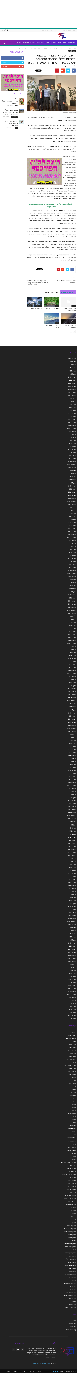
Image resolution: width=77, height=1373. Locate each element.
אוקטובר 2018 (71, 640)
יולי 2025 (73, 398)
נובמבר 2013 (72, 779)
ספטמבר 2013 (71, 786)
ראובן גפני (73, 1210)
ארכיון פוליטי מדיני (70, 1307)
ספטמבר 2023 (71, 465)
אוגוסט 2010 (72, 888)
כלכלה (47, 43)
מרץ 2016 (73, 710)
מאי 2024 (73, 440)
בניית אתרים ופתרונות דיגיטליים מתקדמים (16, 1371)
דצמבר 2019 (72, 601)
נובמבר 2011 (72, 846)
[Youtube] (2, 30)
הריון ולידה (73, 1126)
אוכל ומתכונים (72, 1147)
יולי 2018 (73, 646)
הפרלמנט (73, 1092)
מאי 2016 (73, 704)
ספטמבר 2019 (71, 610)
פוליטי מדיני (72, 1095)
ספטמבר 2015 (71, 728)
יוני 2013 (73, 795)
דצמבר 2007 (72, 985)
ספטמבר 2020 (71, 574)
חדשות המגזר (71, 43)
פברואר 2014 (72, 770)
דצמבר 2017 (72, 664)
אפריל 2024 (72, 444)
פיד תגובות (73, 1327)
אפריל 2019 (72, 625)
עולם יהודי (54, 43)
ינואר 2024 (72, 453)
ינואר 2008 (72, 982)
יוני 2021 (73, 546)
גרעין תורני (73, 1192)
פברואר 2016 (72, 713)
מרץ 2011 (73, 870)
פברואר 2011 (72, 873)
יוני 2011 (73, 861)
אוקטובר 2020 (71, 571)
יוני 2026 (73, 365)
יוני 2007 (73, 1003)
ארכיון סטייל (72, 1298)
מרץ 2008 (73, 976)
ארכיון (74, 51)
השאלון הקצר (72, 1083)
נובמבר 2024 (72, 422)
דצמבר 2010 (72, 879)
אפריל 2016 (72, 707)
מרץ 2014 (73, 767)
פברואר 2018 (72, 658)
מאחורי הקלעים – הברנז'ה (24, 43)
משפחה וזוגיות (72, 1129)
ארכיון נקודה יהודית (70, 1247)
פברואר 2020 (72, 595)
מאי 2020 (73, 586)
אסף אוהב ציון (69, 66)
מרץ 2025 (73, 410)
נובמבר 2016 (72, 695)
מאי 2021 (73, 549)
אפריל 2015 (72, 743)
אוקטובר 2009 (71, 919)
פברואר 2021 (72, 559)
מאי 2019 (73, 622)
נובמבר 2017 (72, 667)
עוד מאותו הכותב (51, 292)
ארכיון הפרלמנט (71, 1304)
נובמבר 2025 (72, 386)
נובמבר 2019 (72, 604)
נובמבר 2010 (72, 882)
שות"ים (74, 1214)
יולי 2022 (73, 507)
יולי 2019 (73, 616)
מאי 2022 (73, 513)
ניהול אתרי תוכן (55, 1371)
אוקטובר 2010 (71, 885)
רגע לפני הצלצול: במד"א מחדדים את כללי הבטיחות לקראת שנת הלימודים (10, 112)
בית (75, 48)
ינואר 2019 (72, 631)
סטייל (74, 1132)
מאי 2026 (73, 368)
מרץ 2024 (73, 447)
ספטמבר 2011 (71, 852)
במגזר (74, 1241)
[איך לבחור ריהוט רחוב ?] (51, 302)
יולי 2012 (73, 822)
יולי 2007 (73, 1000)
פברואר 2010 (72, 907)
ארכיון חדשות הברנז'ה (70, 1244)
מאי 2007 (73, 1006)
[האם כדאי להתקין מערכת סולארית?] (51, 318)
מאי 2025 (73, 404)
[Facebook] (7, 30)
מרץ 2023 (73, 483)
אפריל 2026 (72, 371)
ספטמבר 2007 (71, 994)
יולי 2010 (73, 891)
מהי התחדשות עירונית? (35, 308)
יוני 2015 (73, 737)
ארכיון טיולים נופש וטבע (69, 1292)
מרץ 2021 (73, 556)
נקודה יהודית (72, 1171)
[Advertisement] (38, 14)
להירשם (5, 66)
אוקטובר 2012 (71, 813)
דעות (59, 43)
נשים (42, 43)
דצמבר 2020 (72, 565)
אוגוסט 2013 (72, 789)
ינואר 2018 (72, 661)
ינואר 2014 (72, 773)
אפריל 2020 (72, 589)
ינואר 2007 (72, 1019)
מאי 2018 (73, 652)
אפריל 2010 (72, 901)
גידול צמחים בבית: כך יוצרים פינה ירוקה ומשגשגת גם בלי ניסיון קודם (10, 101)
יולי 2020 (73, 580)
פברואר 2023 (72, 486)
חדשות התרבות (71, 1150)
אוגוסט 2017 (72, 677)
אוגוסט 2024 (72, 431)
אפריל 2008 (72, 973)
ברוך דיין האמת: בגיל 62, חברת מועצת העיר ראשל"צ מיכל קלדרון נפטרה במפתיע (37, 283)
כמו (4, 58)
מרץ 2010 (73, 904)
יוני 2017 (73, 680)
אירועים (74, 1077)
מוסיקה (74, 1153)
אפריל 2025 (72, 407)
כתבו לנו (52, 30)
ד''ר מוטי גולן (72, 1201)
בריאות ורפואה (72, 1071)
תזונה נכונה (72, 1068)
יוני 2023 (73, 474)
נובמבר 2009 (72, 916)
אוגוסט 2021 (72, 540)
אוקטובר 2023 (71, 462)
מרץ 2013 (73, 798)
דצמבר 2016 (72, 692)
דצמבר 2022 (72, 492)
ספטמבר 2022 (71, 501)
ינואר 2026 (72, 380)
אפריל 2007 (72, 1010)
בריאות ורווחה (72, 1186)
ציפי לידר (73, 1207)
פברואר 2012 (72, 837)
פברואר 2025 (72, 413)
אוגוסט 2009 (72, 925)
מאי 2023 (73, 477)
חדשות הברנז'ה (71, 1168)
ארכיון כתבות (72, 1277)
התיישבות (73, 1053)
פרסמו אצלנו (45, 30)
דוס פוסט (73, 1165)
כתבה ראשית (15, 116)
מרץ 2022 (73, 519)
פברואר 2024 (72, 450)
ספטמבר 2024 (71, 428)
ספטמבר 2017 (71, 674)
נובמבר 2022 (72, 495)
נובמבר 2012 (72, 810)
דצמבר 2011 (72, 843)
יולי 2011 (73, 858)
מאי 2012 (73, 828)
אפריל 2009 (72, 937)
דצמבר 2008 (72, 949)
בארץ (74, 1080)
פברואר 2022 (72, 522)
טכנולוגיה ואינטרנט (70, 1065)
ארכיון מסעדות (72, 1235)
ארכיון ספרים (72, 1238)
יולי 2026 (73, 362)
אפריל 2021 (72, 552)
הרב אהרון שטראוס (70, 1204)
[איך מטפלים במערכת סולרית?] (68, 318)
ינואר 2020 (72, 598)
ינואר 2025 (72, 416)
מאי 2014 (73, 764)
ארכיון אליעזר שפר (70, 1253)
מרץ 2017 (73, 686)
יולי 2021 (73, 543)
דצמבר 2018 (72, 634)
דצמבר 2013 (72, 776)
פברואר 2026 (72, 377)
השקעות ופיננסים (71, 1038)
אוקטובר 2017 (71, 671)
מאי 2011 (73, 864)
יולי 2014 (73, 758)
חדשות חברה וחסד (70, 1189)
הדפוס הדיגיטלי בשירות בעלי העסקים (66, 282)
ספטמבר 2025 (71, 392)
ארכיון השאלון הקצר (70, 1274)
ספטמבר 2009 (71, 922)
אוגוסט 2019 (72, 613)
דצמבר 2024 (72, 419)
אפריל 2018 (72, 655)
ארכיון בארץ (72, 1271)
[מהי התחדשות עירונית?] (34, 302)
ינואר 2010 (72, 910)
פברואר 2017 (72, 689)
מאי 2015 (73, 740)
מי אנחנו (57, 30)
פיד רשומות (72, 1324)
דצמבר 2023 (72, 456)
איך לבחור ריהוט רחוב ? (52, 308)
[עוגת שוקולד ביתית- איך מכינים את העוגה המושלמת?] (21, 122)
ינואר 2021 (72, 562)
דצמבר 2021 (72, 528)
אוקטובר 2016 (71, 698)
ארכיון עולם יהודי (71, 1226)
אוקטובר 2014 (71, 755)
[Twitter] (5, 30)
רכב (74, 1041)
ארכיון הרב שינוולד (71, 1259)
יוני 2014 (73, 761)
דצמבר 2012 (72, 807)
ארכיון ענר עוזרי (71, 1141)
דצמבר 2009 (72, 913)
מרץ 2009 (73, 940)
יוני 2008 (73, 967)
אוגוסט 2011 (72, 855)
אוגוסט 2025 (72, 395)
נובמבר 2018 (72, 637)
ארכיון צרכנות (72, 1289)
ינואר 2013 (72, 804)
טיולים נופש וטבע (71, 1138)
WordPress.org (71, 1330)
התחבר (74, 1321)
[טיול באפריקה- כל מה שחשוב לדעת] (68, 302)
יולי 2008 (73, 964)
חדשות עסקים (72, 1114)
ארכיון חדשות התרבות (70, 1232)
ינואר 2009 (72, 946)
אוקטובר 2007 (71, 991)
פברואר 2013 (72, 801)
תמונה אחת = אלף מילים (69, 1174)
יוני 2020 (73, 583)
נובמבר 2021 (72, 531)
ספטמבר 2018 (71, 643)
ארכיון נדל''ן (72, 1286)
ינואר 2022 (72, 525)
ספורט (74, 1032)
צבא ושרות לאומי (71, 1059)
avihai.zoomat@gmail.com (41, 1363)
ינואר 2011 (72, 876)
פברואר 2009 (72, 943)
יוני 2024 (73, 437)
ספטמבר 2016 (71, 701)
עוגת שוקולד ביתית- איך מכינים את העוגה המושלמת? (11, 123)
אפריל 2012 (72, 831)
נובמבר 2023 (72, 459)
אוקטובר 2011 (71, 849)
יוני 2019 (73, 619)
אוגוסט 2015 (72, 731)
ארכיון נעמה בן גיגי (70, 1262)
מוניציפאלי (73, 1177)
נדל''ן (74, 1117)
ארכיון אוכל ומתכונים (70, 1229)
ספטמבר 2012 (71, 816)
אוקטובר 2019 (71, 607)
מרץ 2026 (73, 374)
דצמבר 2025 (72, 383)
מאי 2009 (73, 934)
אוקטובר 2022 (71, 498)
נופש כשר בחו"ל (71, 1056)
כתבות (74, 1086)
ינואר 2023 (72, 489)
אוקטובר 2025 (71, 389)
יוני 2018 (73, 649)
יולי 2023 (73, 471)
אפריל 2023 (72, 480)
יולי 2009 (73, 928)
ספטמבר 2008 (71, 958)
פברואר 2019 (72, 628)
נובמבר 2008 (72, 952)
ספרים (74, 1159)
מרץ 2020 (73, 592)
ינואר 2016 (72, 716)
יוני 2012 (73, 825)
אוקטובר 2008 (71, 955)
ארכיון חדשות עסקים (70, 1283)
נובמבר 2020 (72, 568)
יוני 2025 (73, 401)
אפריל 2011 (72, 867)
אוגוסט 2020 (72, 577)
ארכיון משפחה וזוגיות (70, 1295)
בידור (33, 43)
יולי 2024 (73, 434)
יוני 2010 (73, 894)
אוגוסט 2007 (72, 997)
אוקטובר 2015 (71, 725)
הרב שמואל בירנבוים (70, 1198)
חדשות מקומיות (71, 1180)
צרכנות (74, 1120)
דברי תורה (73, 1217)
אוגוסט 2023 (72, 468)
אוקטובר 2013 (71, 783)
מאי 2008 (73, 970)
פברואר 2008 (72, 979)
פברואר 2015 (72, 749)
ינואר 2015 (72, 752)
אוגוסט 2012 (72, 819)
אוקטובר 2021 (71, 534)
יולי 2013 (73, 792)
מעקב (4, 62)
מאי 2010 (73, 898)
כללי (17, 105)
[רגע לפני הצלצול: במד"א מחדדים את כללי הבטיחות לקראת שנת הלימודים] (21, 111)
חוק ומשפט (72, 1044)
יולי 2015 (73, 734)
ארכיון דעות (72, 1256)
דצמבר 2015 (72, 719)
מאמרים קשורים (66, 292)
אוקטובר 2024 (71, 425)
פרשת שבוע (72, 1047)
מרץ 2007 (73, 1013)
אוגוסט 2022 (72, 504)
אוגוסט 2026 (72, 359)
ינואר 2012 (72, 840)
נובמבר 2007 (72, 988)
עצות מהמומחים (71, 1035)
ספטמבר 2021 (71, 537)
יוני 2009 (73, 931)
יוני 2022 (73, 510)
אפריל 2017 (72, 683)
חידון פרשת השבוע (70, 1195)
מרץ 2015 (73, 746)
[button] (3, 43)
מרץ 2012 (73, 834)
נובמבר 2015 (72, 722)
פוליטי (64, 43)
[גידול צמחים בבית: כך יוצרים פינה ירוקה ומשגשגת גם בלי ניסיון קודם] (21, 101)
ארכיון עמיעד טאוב (70, 1265)
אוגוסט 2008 (72, 961)
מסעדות (73, 1156)
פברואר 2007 (72, 1016)
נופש (38, 43)
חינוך (74, 1062)
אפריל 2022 (72, 516)
